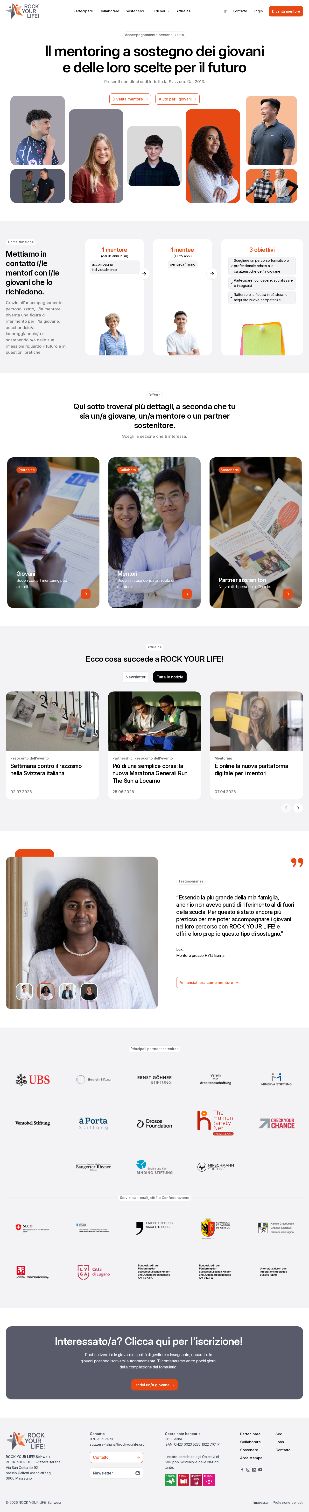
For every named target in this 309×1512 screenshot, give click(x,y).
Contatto (240, 11)
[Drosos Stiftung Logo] (154, 1123)
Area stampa (251, 1458)
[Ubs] (32, 1079)
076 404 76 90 (102, 1439)
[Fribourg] (154, 1228)
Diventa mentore (286, 11)
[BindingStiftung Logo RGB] (154, 1167)
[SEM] (276, 1272)
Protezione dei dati (288, 1502)
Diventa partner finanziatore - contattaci (215, 978)
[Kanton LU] (93, 1228)
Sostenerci (135, 11)
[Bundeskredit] (154, 1272)
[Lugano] (93, 1272)
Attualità (183, 11)
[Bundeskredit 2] (215, 1272)
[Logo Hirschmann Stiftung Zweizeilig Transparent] (215, 1167)
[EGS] (154, 1079)
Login (258, 11)
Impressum (261, 1502)
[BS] (93, 1079)
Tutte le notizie (169, 677)
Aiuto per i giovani (175, 99)
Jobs (279, 1442)
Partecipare (83, 11)
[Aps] (93, 1123)
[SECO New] (32, 1228)
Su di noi (157, 11)
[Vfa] (215, 1079)
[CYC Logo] (276, 1123)
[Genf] (215, 1228)
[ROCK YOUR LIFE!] (22, 11)
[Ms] (276, 1079)
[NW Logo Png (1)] (32, 1272)
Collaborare (109, 11)
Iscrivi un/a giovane (152, 1384)
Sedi (279, 1434)
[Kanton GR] (276, 1228)
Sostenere (249, 1450)
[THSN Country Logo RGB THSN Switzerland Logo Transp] (215, 1123)
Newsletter (136, 677)
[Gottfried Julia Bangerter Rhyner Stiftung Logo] (93, 1167)
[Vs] (32, 1123)
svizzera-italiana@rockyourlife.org (117, 1444)
